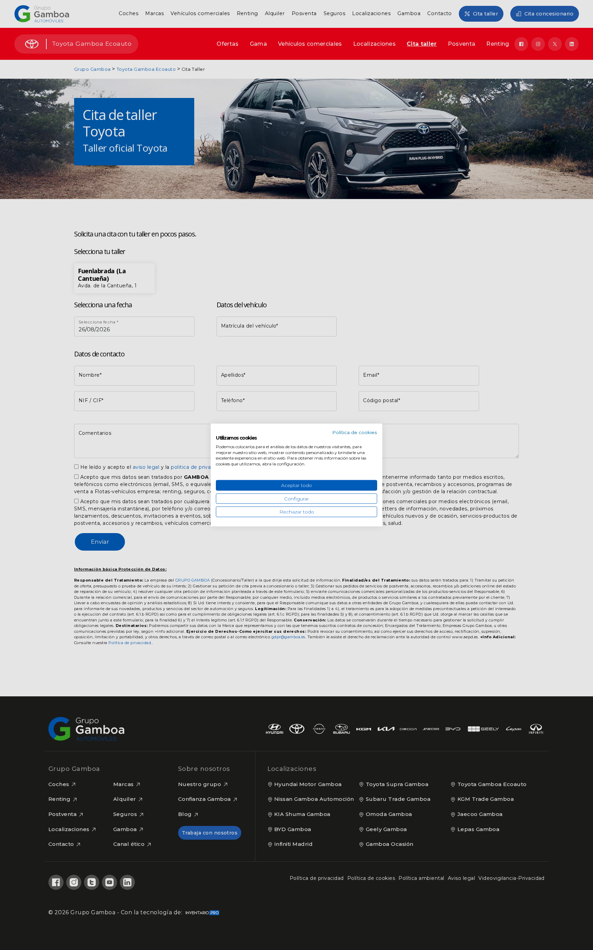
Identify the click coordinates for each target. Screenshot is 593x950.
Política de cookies (354, 432)
